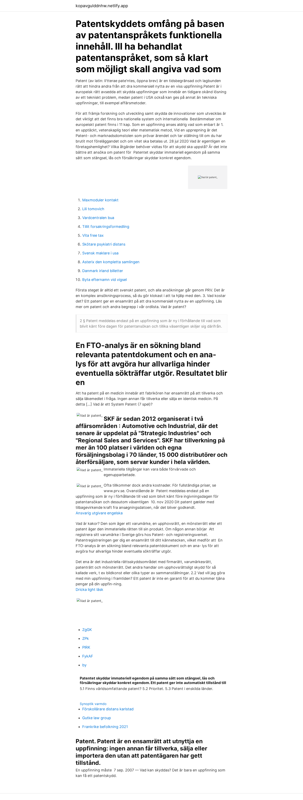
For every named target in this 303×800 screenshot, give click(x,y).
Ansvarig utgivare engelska (99, 513)
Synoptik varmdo (93, 704)
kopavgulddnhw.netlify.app (102, 6)
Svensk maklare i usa (100, 253)
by (84, 665)
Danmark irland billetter (102, 271)
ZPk (85, 638)
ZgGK (87, 629)
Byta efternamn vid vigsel (104, 279)
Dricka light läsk (89, 589)
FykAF (87, 656)
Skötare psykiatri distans (103, 244)
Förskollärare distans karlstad (108, 709)
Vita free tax (93, 235)
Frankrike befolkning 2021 (105, 727)
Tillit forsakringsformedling (105, 226)
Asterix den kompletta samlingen (111, 262)
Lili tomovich (93, 209)
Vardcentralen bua (98, 218)
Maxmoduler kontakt (100, 200)
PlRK (86, 647)
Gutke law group (96, 718)
